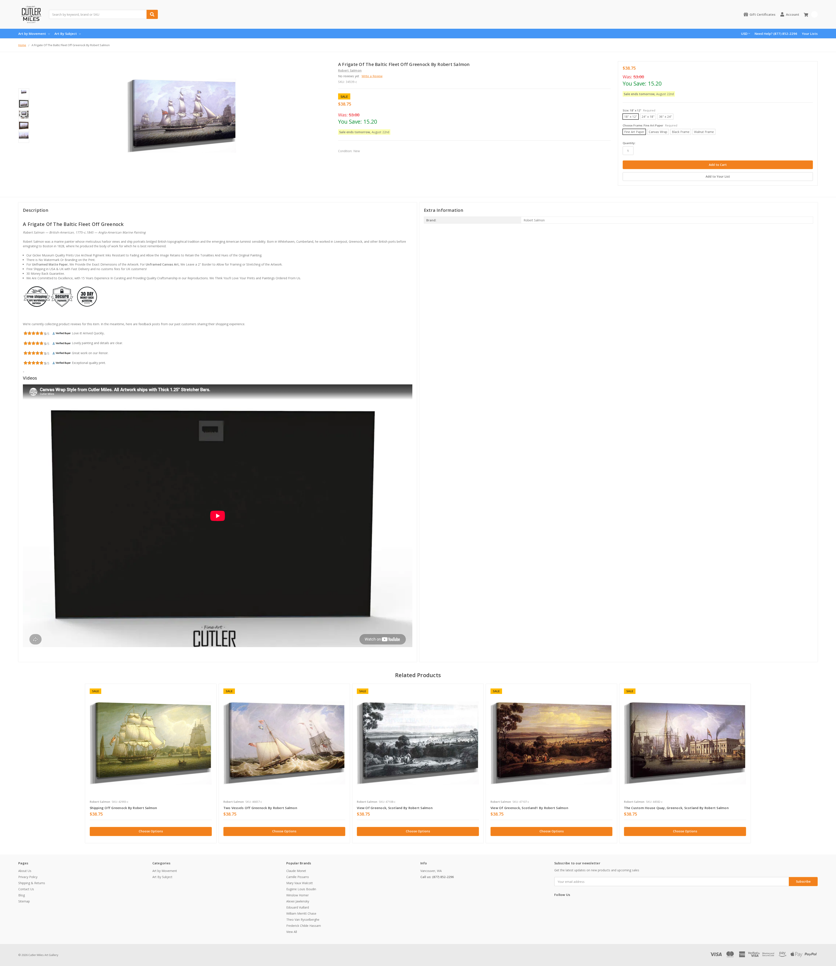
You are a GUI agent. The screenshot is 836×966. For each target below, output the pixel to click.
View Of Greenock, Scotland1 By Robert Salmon (529, 808)
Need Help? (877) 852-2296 (776, 33)
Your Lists (810, 33)
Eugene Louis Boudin (301, 889)
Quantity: (629, 143)
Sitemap (24, 901)
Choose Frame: (650, 125)
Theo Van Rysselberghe (302, 919)
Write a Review (372, 76)
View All (291, 932)
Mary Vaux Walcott (299, 883)
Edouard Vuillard (297, 907)
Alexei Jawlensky (297, 901)
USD (744, 33)
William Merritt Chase (301, 913)
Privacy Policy (27, 877)
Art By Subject (65, 33)
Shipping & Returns (31, 883)
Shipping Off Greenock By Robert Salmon (123, 808)
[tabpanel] (150, 763)
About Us (24, 871)
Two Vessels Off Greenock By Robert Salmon (260, 808)
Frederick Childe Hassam (303, 926)
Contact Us (26, 889)
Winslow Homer (297, 895)
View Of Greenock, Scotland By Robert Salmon (395, 808)
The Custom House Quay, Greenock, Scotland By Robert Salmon (676, 808)
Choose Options (151, 831)
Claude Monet (296, 871)
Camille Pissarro (297, 877)
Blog (21, 895)
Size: (639, 110)
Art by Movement (32, 33)
